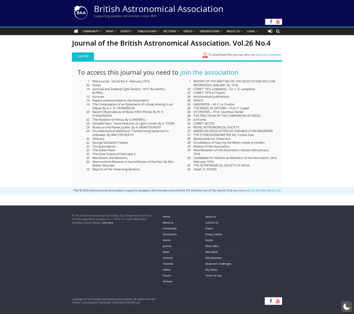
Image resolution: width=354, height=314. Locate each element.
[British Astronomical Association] (76, 31)
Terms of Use (213, 275)
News (109, 31)
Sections (169, 31)
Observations (209, 31)
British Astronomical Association (158, 8)
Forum (167, 275)
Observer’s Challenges (218, 263)
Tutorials (168, 263)
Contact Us (211, 222)
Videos (187, 31)
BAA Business (213, 258)
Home (166, 216)
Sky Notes (211, 269)
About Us (233, 31)
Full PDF (82, 56)
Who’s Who (212, 246)
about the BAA (257, 190)
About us (168, 222)
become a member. (269, 55)
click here (107, 222)
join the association (209, 72)
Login (251, 31)
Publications (147, 31)
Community (90, 31)
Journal (167, 246)
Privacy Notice (213, 234)
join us (275, 190)
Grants (209, 228)
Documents (170, 234)
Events (126, 31)
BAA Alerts (211, 252)
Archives (168, 281)
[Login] (270, 31)
